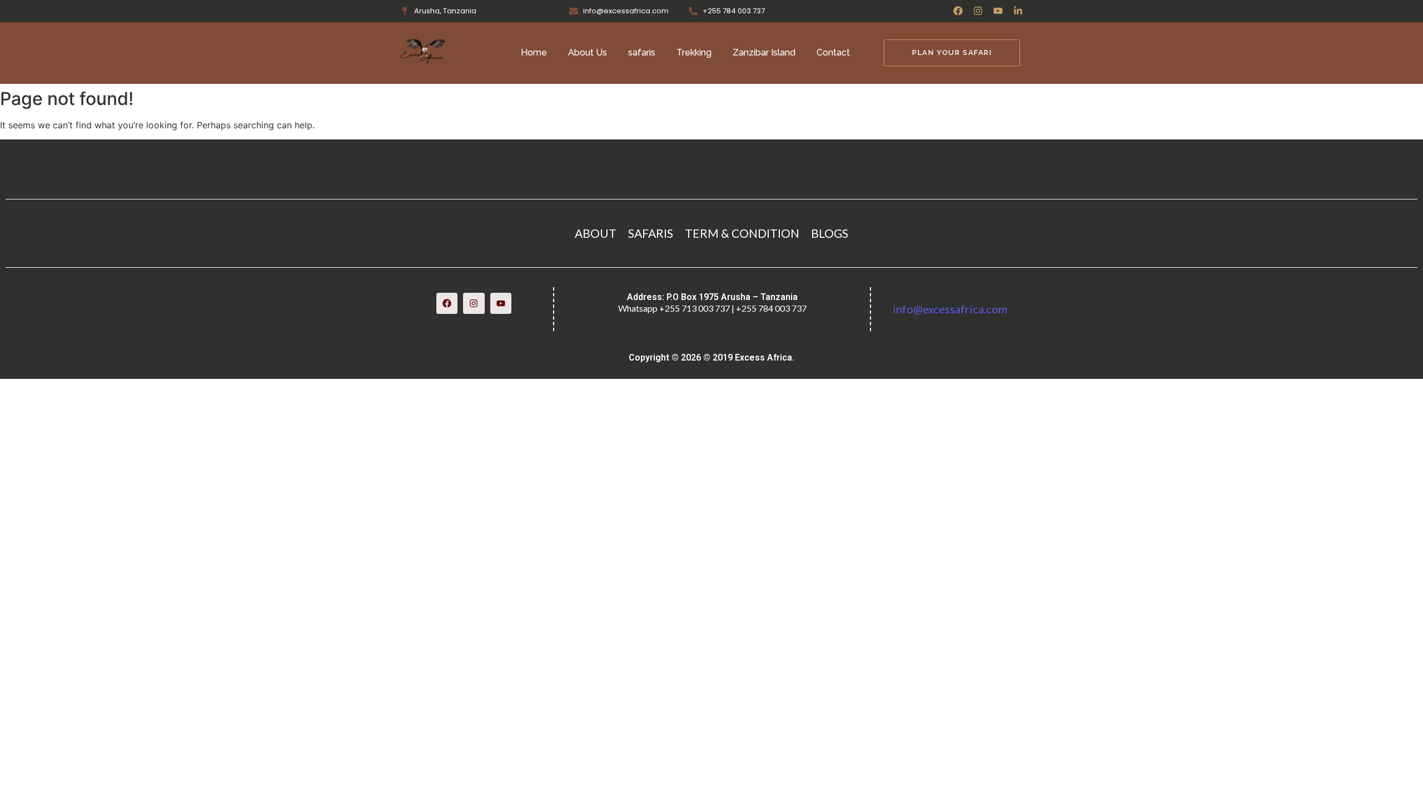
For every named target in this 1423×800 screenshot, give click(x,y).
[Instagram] (978, 11)
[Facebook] (958, 11)
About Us (587, 52)
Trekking (694, 52)
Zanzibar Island (764, 52)
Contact (833, 52)
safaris (641, 52)
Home (534, 52)
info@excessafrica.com (950, 309)
